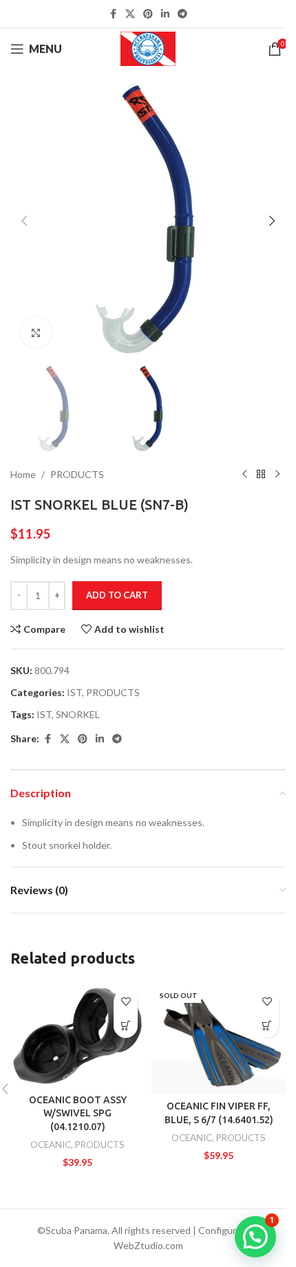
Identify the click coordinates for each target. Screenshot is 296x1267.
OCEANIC (50, 1144)
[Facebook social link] (113, 14)
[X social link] (130, 14)
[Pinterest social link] (148, 14)
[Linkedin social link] (165, 14)
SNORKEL (78, 714)
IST (74, 692)
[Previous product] (244, 474)
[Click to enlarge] (36, 332)
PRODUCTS (77, 474)
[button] (24, 221)
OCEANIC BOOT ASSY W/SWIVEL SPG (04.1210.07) (78, 1113)
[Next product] (277, 474)
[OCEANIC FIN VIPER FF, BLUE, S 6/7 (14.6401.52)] (218, 1038)
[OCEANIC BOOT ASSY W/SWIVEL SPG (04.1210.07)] (77, 1035)
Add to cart (117, 594)
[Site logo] (148, 48)
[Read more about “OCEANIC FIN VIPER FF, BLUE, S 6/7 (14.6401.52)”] (267, 1026)
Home (23, 474)
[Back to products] (261, 474)
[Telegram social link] (182, 14)
